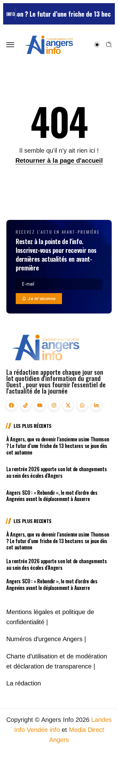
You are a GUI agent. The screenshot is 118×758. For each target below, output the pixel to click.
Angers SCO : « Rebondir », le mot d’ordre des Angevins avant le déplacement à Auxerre (52, 496)
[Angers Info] (48, 44)
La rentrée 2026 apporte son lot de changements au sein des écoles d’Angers (56, 472)
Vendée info (43, 729)
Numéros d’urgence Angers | (46, 638)
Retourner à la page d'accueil (59, 160)
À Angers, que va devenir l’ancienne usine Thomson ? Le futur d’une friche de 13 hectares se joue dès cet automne (57, 445)
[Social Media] (11, 405)
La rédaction (23, 683)
